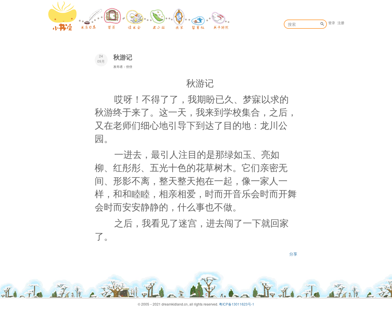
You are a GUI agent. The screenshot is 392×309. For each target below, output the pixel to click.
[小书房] (62, 16)
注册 (340, 22)
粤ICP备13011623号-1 (236, 304)
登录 (331, 22)
